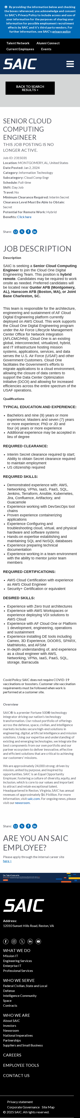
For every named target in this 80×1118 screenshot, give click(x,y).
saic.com (33, 798)
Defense (9, 991)
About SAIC (11, 1020)
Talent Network (17, 43)
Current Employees (20, 49)
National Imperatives (18, 1035)
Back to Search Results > (30, 88)
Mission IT (10, 956)
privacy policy (61, 31)
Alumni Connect (48, 43)
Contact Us (16, 1075)
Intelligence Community (20, 995)
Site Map (48, 1107)
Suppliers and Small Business (23, 1045)
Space (7, 1000)
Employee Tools (21, 1065)
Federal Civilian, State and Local (25, 986)
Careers (12, 1054)
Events (46, 49)
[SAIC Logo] (23, 905)
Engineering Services (17, 961)
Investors (9, 1025)
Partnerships (12, 1040)
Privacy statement (20, 1102)
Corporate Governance (23, 1107)
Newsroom (11, 1030)
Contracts (10, 1005)
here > (7, 861)
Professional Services (18, 970)
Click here (24, 217)
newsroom (22, 803)
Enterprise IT (12, 966)
